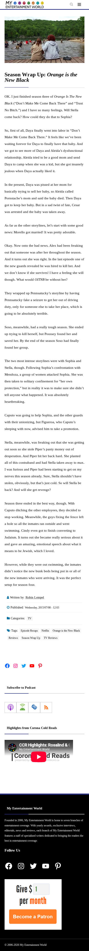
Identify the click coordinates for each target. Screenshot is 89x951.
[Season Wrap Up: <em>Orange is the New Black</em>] (44, 40)
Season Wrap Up (31, 638)
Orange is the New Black (66, 630)
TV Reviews (51, 638)
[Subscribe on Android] (22, 707)
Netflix (45, 630)
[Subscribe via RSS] (46, 707)
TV (29, 618)
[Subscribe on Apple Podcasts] (10, 707)
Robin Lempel (35, 597)
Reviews (13, 638)
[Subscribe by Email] (34, 707)
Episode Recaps (29, 630)
